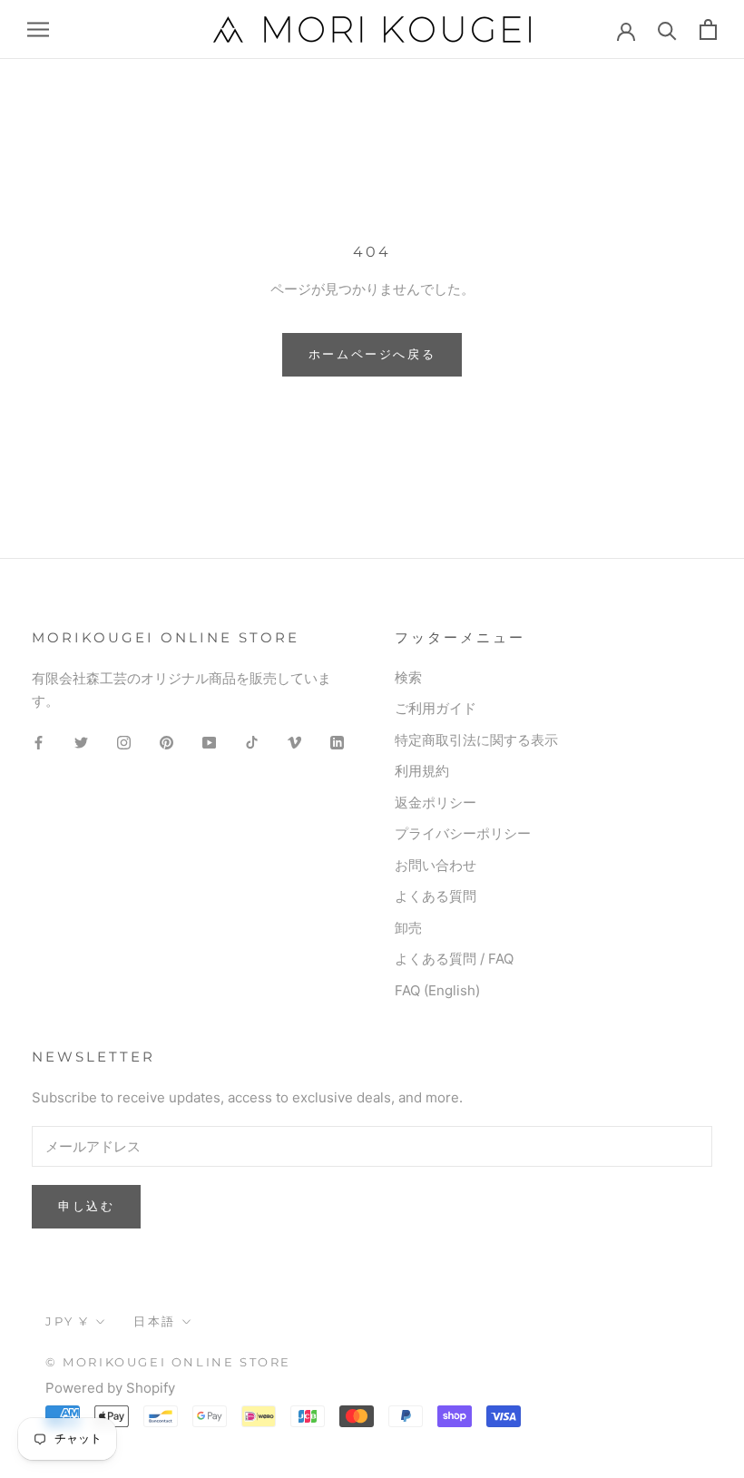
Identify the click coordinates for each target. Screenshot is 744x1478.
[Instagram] (124, 741)
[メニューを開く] (38, 29)
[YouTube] (209, 741)
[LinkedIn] (337, 741)
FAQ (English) (437, 990)
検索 (408, 677)
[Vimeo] (294, 741)
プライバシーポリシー (463, 833)
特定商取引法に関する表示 (476, 740)
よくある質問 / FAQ (454, 958)
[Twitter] (81, 741)
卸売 (408, 927)
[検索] (667, 29)
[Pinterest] (166, 741)
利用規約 (422, 770)
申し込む (86, 1206)
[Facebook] (38, 741)
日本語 (154, 1321)
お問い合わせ (435, 865)
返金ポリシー (435, 802)
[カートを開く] (708, 29)
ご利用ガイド (435, 708)
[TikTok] (252, 741)
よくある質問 (435, 896)
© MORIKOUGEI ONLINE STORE (168, 1362)
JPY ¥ (67, 1321)
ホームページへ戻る (372, 354)
